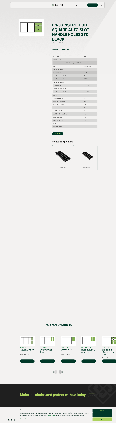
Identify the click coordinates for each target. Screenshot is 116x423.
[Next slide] (60, 372)
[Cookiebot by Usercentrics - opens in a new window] (11, 420)
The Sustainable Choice (35, 5)
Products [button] (14, 5)
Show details (23, 418)
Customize (101, 415)
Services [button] (23, 5)
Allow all (102, 410)
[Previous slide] (55, 372)
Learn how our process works (60, 288)
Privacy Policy (51, 415)
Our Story (74, 5)
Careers (81, 5)
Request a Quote (92, 5)
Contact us (92, 395)
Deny (102, 419)
